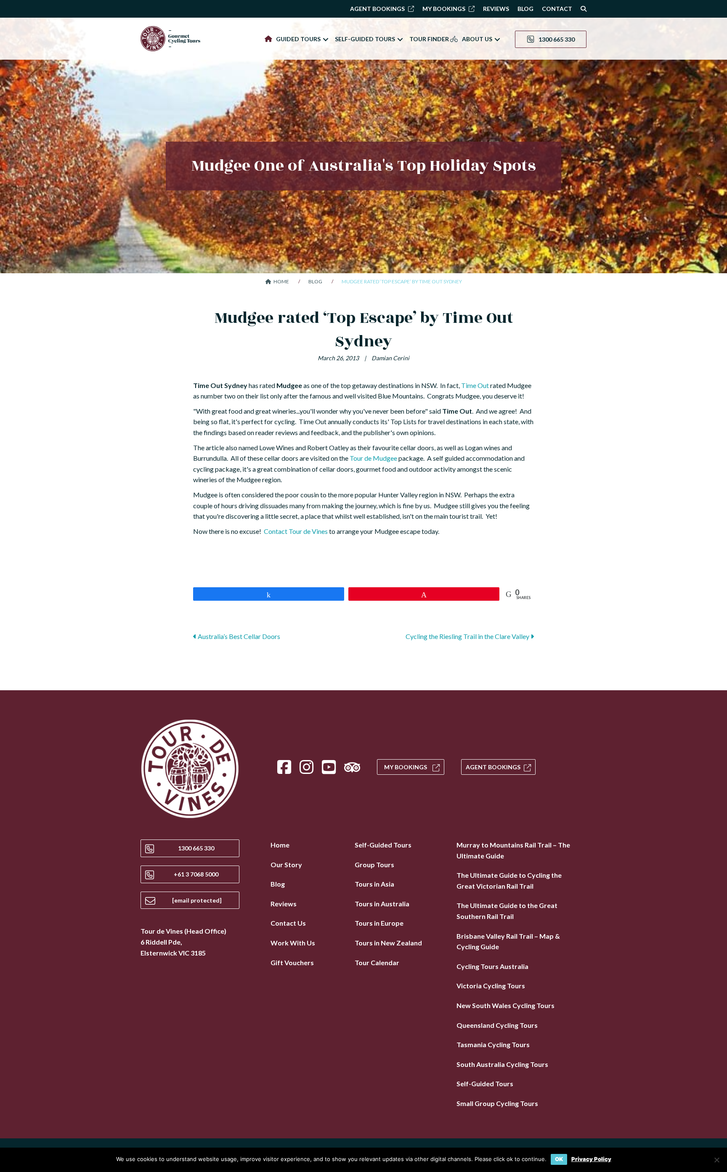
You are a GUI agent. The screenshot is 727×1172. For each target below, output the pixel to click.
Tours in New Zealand (388, 943)
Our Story (286, 864)
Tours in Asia (374, 884)
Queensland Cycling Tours (497, 1025)
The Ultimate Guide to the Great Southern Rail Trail (506, 910)
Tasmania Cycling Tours (493, 1044)
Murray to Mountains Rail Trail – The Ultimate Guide (513, 850)
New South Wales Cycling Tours (505, 1005)
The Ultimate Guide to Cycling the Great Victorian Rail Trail (509, 880)
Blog (278, 884)
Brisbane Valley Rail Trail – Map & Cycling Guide (508, 941)
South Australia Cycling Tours (502, 1064)
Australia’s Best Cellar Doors (238, 636)
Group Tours (374, 864)
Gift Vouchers (292, 962)
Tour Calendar (377, 962)
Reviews (284, 904)
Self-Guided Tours (383, 845)
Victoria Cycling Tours (490, 986)
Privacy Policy (591, 1159)
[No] (716, 1160)
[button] (326, 39)
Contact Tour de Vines (296, 531)
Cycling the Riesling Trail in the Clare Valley (468, 636)
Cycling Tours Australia (492, 966)
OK (559, 1159)
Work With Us (293, 943)
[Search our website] (581, 9)
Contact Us (288, 923)
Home (280, 845)
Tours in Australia (382, 904)
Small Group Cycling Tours (497, 1103)
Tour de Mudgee (373, 458)
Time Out (475, 385)
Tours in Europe (379, 923)
